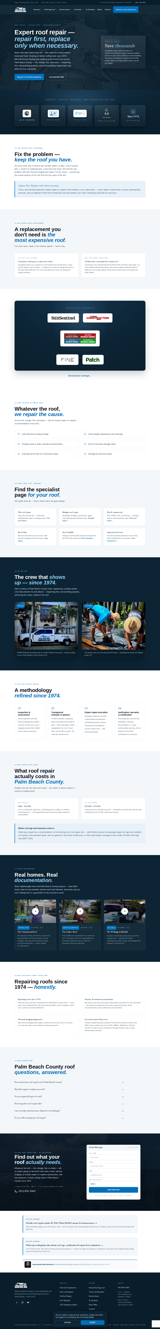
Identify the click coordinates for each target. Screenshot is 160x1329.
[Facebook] (17, 1302)
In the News (90, 9)
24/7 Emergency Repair (68, 1305)
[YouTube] (28, 1302)
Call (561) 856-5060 (56, 77)
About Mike (93, 1305)
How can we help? (95, 1179)
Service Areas (64, 9)
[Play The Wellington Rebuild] (124, 911)
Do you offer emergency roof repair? (30, 1118)
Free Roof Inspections (68, 1288)
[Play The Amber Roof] (80, 911)
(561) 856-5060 (140, 2)
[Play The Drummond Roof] (35, 911)
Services (36, 9)
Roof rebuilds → (88, 538)
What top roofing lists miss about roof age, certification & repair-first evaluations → (64, 1245)
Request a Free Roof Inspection (29, 77)
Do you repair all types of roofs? (28, 1097)
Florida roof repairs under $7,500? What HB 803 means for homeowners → (61, 1223)
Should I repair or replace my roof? (30, 1089)
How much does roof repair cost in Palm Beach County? (38, 1082)
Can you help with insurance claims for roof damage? (37, 1111)
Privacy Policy (88, 1317)
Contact (108, 9)
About (99, 9)
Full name (92, 1153)
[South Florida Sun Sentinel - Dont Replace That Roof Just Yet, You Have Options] (63, 317)
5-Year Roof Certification (52, 193)
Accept (92, 1322)
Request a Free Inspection (126, 9)
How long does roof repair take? (28, 1104)
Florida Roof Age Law (97, 1288)
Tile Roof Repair (66, 1296)
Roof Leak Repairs (66, 1292)
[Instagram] (22, 1302)
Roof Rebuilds (65, 1300)
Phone (91, 1162)
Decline (67, 1322)
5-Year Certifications (96, 1292)
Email (91, 1171)
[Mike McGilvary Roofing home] (20, 9)
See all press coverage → (80, 376)
